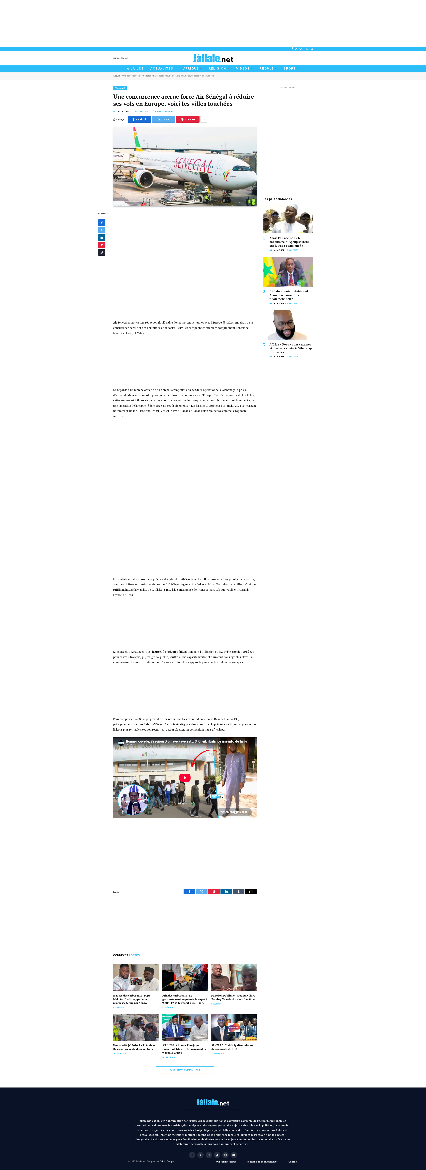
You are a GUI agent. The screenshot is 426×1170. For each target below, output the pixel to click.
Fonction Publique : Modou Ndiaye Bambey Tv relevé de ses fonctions (233, 997)
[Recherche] (311, 49)
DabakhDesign (167, 1161)
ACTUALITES (161, 68)
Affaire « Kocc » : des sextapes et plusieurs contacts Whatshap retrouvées (290, 348)
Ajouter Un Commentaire (185, 1070)
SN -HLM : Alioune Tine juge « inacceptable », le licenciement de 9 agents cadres (184, 1049)
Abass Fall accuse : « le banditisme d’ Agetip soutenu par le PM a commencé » (289, 242)
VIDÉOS (243, 68)
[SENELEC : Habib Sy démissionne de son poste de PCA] (234, 1027)
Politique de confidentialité (262, 1161)
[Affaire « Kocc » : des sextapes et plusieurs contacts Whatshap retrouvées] (288, 325)
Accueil (116, 76)
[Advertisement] (100, 23)
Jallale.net (123, 111)
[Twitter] (101, 230)
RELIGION (217, 68)
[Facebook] (101, 223)
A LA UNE (135, 68)
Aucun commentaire (165, 111)
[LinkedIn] (101, 238)
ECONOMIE (120, 88)
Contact (293, 1161)
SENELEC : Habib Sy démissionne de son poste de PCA (232, 1047)
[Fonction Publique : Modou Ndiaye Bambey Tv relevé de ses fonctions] (234, 977)
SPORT (290, 68)
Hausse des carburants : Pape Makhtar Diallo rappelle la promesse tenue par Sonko (131, 999)
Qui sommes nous (226, 1161)
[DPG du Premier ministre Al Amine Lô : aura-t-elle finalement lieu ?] (288, 272)
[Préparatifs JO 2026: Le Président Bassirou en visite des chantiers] (136, 1027)
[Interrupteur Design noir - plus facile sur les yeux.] (307, 49)
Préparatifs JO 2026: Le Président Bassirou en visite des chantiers (134, 1047)
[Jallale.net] (213, 58)
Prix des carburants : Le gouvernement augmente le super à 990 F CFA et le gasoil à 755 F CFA (184, 999)
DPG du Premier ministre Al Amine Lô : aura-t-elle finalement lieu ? (288, 295)
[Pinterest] (101, 245)
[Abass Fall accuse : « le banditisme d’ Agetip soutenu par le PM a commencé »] (288, 218)
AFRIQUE (191, 68)
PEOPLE (267, 68)
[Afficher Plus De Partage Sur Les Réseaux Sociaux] (203, 119)
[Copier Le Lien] (101, 253)
